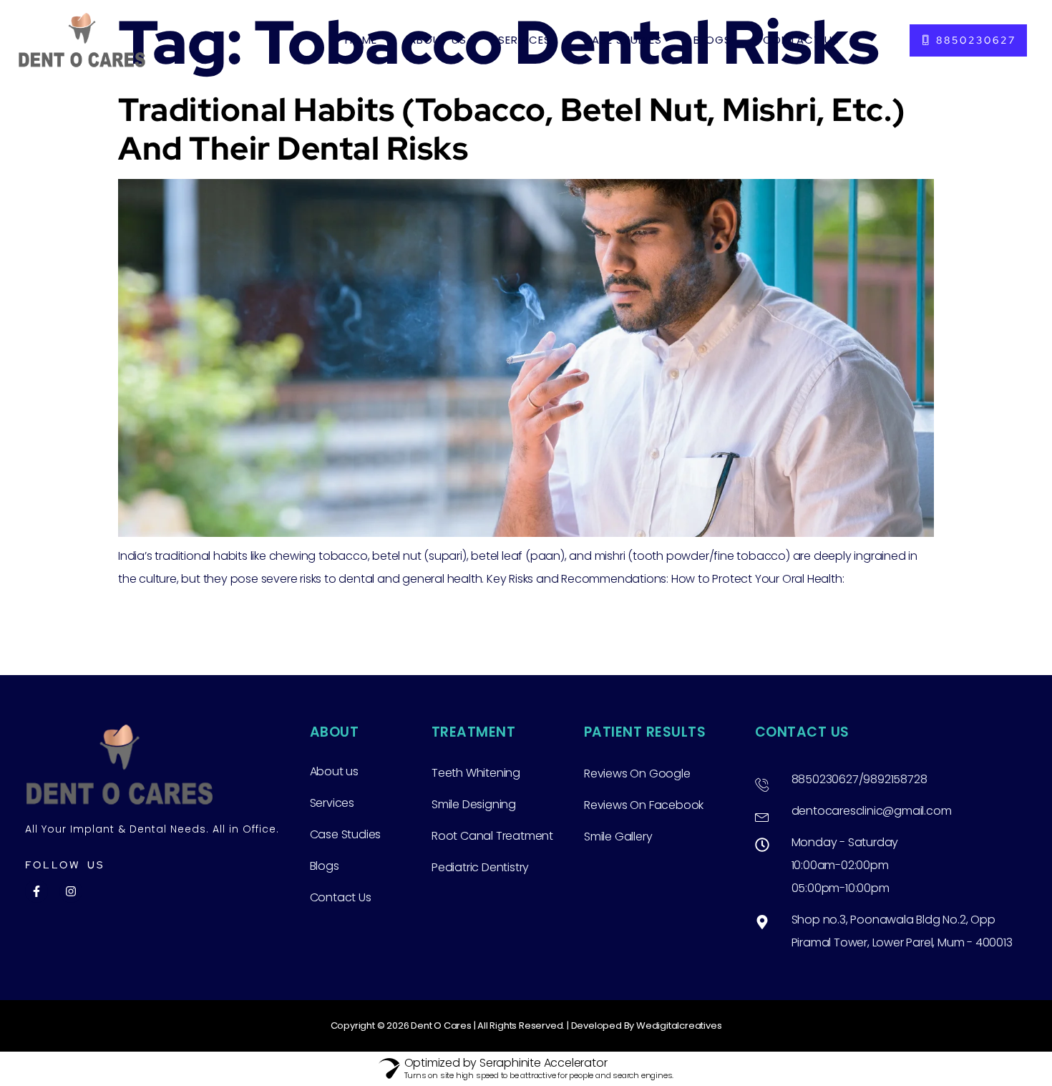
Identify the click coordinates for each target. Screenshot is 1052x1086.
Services (524, 39)
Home (361, 39)
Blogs (712, 39)
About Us (438, 39)
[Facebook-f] (36, 891)
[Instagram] (70, 891)
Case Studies (622, 39)
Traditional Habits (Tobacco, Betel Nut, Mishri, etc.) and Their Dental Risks (512, 129)
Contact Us (801, 39)
